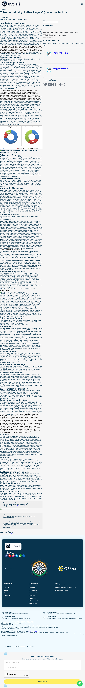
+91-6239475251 (9, 552)
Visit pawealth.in (22, 506)
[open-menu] (82, 4)
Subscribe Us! (42, 681)
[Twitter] (45, 84)
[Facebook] (54, 84)
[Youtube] (50, 84)
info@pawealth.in (60, 69)
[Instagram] (59, 84)
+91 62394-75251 (60, 53)
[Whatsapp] (63, 84)
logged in (10, 534)
